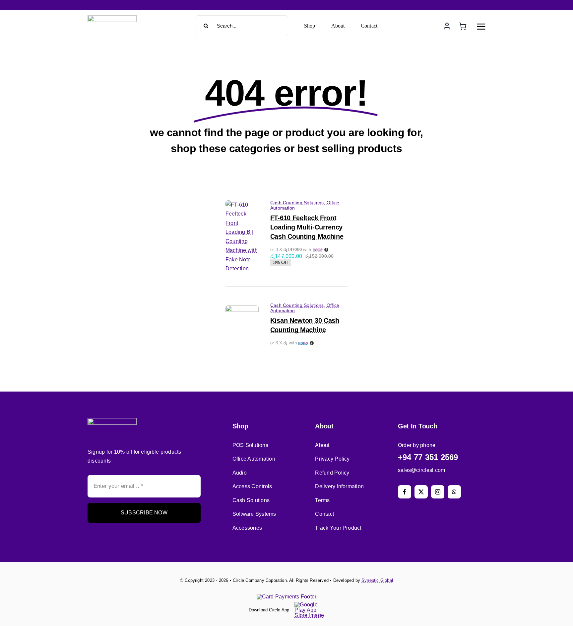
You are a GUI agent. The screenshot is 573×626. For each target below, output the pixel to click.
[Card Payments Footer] (287, 596)
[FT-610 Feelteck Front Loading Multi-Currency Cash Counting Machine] (242, 205)
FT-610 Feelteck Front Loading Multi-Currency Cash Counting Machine (307, 227)
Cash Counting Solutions (297, 202)
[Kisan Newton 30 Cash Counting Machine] (242, 310)
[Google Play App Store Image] (309, 604)
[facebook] (404, 491)
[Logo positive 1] (112, 18)
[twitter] (421, 491)
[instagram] (437, 491)
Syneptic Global (377, 580)
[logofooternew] (112, 420)
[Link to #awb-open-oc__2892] (481, 27)
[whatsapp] (454, 491)
